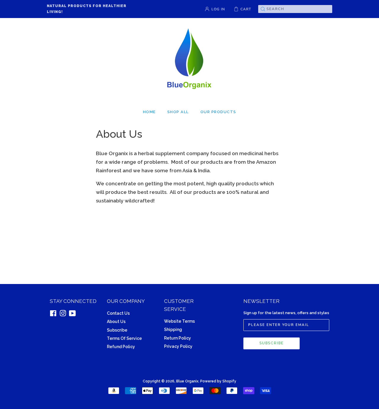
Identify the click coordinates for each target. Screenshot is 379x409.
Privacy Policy (178, 346)
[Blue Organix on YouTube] (72, 314)
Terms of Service (124, 338)
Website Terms (179, 321)
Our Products (218, 112)
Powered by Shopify (218, 381)
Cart (245, 9)
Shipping (173, 329)
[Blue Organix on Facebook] (53, 314)
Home (149, 112)
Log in (218, 9)
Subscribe (117, 330)
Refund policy (121, 346)
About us (116, 321)
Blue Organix (187, 381)
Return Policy (177, 338)
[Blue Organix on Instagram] (63, 314)
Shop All (178, 112)
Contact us (118, 313)
